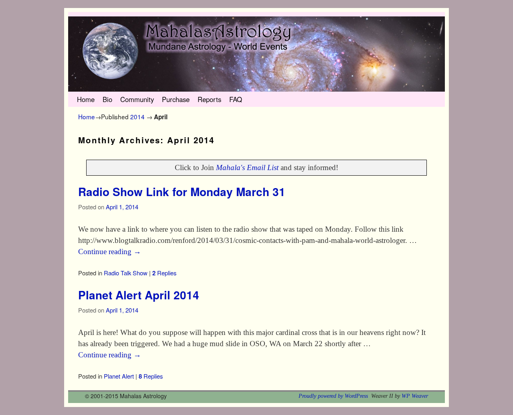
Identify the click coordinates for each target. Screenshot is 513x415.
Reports (209, 99)
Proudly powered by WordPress (333, 396)
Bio (107, 99)
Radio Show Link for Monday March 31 (181, 192)
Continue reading (109, 251)
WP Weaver (415, 396)
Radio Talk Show (125, 273)
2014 (137, 116)
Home (86, 99)
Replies (164, 273)
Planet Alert (119, 376)
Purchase (176, 99)
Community (137, 99)
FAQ (235, 99)
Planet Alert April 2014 (138, 295)
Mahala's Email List (247, 167)
